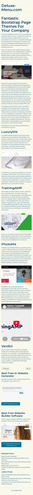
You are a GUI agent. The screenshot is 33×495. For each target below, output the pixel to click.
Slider (18, 255)
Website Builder (15, 248)
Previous (6, 368)
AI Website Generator (14, 375)
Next (28, 368)
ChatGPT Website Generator (11, 404)
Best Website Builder (7, 98)
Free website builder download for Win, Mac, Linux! (11, 444)
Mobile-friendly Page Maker (9, 456)
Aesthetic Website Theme (14, 135)
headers (3, 294)
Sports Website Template (8, 236)
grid (7, 59)
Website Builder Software (13, 414)
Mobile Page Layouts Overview (10, 465)
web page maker (6, 36)
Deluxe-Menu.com (11, 7)
